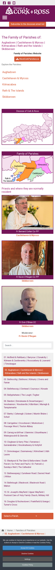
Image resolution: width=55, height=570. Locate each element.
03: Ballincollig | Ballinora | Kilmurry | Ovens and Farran (26, 381)
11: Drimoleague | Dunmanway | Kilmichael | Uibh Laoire (26, 453)
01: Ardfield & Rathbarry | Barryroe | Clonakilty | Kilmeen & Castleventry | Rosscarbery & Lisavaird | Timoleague (27, 360)
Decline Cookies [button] (27, 553)
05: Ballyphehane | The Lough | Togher (21, 395)
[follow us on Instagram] (9, 3)
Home (10, 530)
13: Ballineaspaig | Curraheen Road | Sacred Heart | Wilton (27, 475)
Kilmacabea (9, 84)
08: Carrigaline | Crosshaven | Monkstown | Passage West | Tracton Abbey (24, 425)
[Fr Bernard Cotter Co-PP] (27, 212)
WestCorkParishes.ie (29, 59)
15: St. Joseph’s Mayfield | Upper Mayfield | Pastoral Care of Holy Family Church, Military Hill (26, 494)
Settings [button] (27, 559)
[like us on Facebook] (4, 3)
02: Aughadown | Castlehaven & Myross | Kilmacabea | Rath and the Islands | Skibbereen (27, 371)
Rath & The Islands (13, 90)
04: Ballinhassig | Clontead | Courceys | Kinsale (26, 388)
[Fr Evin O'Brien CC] (27, 303)
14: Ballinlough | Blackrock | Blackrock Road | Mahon (25, 484)
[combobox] (27, 345)
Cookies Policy (27, 565)
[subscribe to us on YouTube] (14, 3)
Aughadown (9, 72)
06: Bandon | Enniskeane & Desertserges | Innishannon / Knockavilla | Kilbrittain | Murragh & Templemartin (26, 404)
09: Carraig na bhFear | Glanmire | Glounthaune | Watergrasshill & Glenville (26, 434)
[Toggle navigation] (5, 17)
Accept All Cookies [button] (27, 548)
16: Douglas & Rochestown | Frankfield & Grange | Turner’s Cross (27, 503)
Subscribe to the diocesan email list (27, 24)
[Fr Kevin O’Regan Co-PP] (27, 258)
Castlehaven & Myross (15, 78)
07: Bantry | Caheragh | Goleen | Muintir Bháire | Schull (26, 415)
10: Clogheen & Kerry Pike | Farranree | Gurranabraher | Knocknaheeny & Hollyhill (23, 443)
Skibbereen (8, 96)
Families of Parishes (25, 530)
